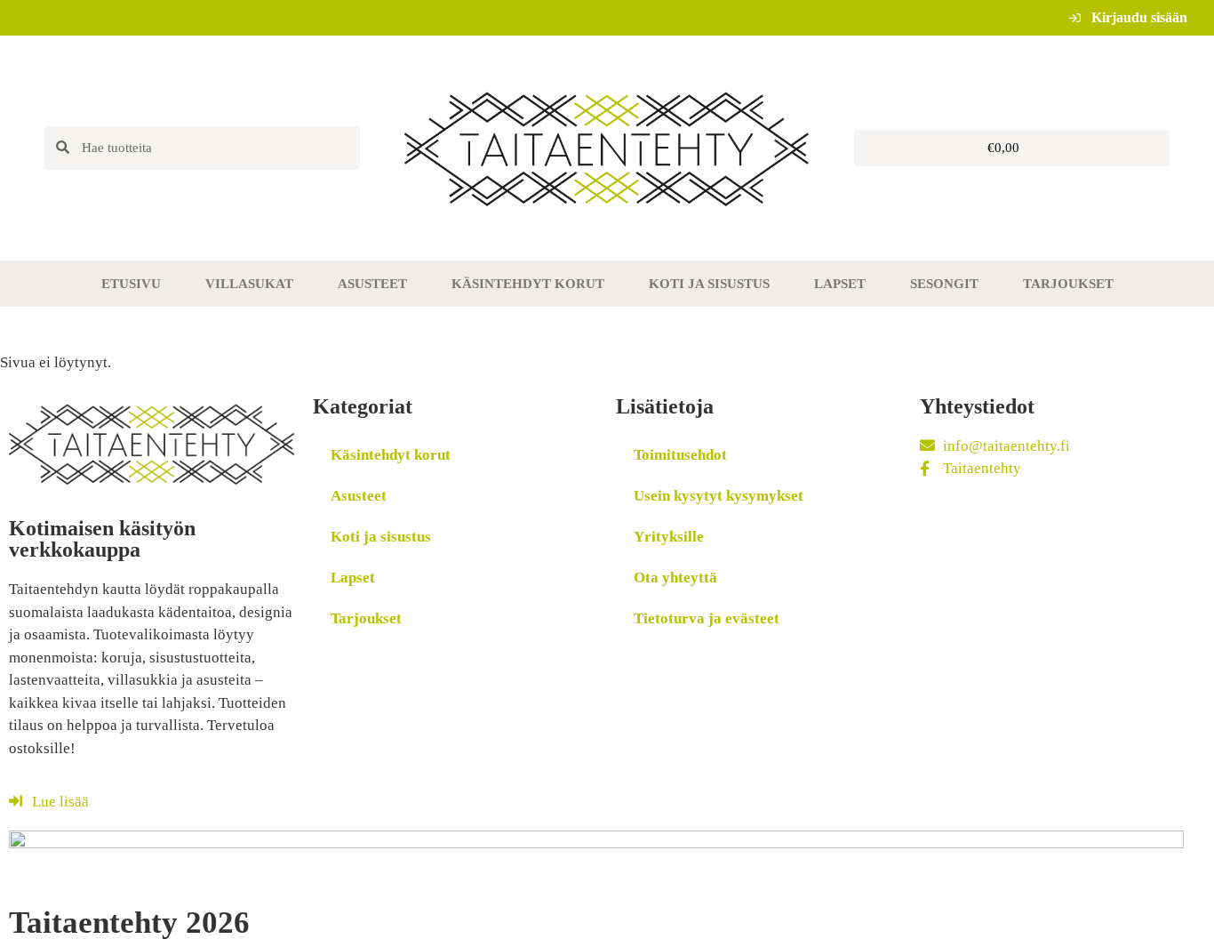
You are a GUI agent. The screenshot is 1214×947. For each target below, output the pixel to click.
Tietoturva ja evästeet (706, 618)
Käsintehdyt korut (527, 284)
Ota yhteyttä (675, 577)
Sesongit (944, 284)
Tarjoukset (1068, 284)
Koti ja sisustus (709, 284)
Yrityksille (669, 536)
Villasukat (249, 284)
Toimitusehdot (680, 454)
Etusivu (131, 284)
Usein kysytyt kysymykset (718, 495)
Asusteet (372, 284)
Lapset (840, 284)
